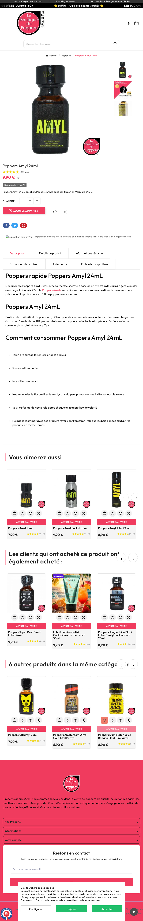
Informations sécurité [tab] (89, 253)
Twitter (14, 225)
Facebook (6, 225)
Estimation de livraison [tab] (24, 264)
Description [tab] (17, 253)
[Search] (115, 44)
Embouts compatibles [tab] (94, 264)
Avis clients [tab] (60, 264)
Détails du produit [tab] (50, 253)
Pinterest (23, 225)
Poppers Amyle (44, 191)
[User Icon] (129, 23)
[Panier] (137, 23)
